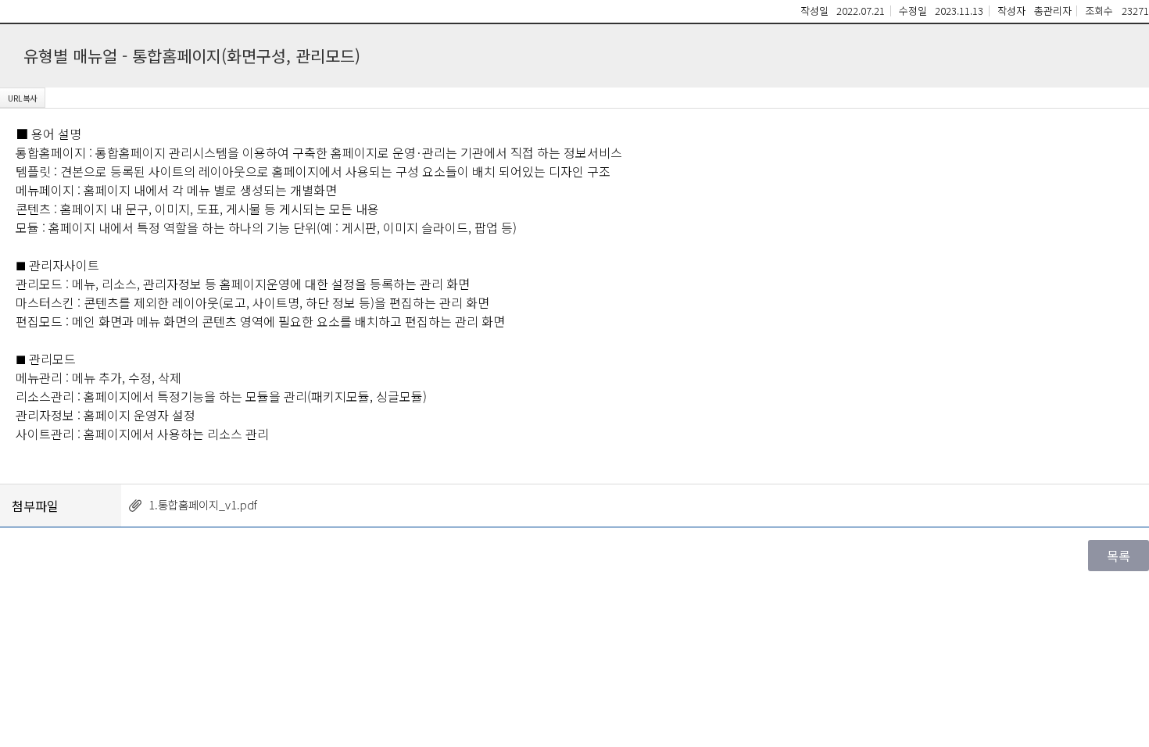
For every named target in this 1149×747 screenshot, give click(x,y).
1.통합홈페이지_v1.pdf (203, 504)
